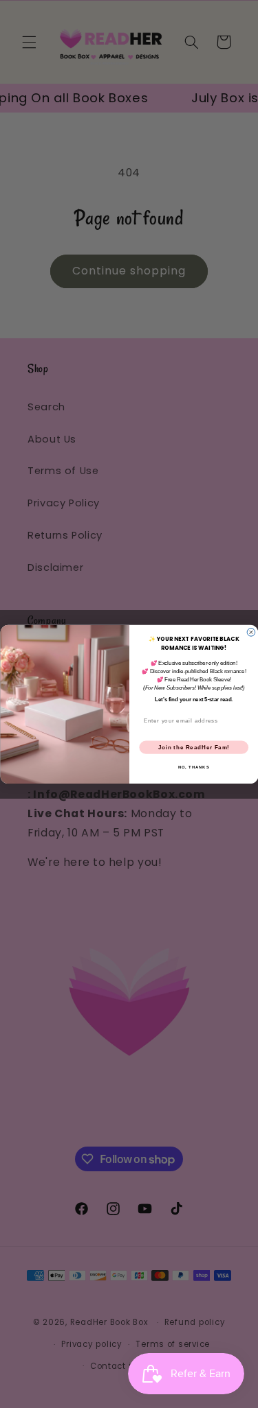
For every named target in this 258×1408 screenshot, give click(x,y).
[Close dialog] (251, 632)
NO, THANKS (193, 766)
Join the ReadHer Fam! (193, 746)
